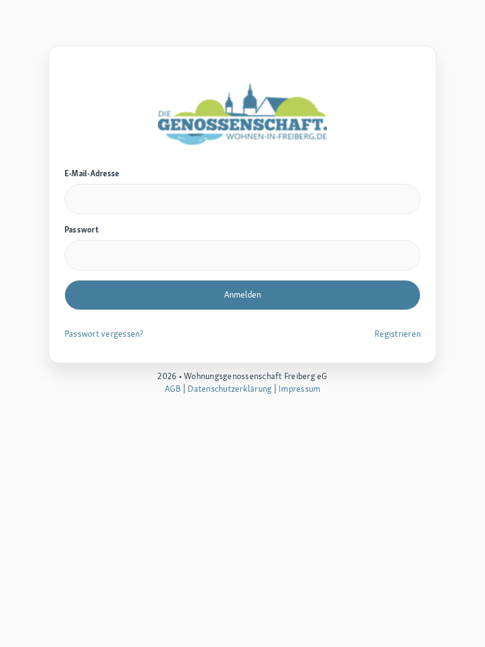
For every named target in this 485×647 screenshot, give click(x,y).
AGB (173, 388)
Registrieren (397, 333)
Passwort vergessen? (104, 333)
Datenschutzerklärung (230, 388)
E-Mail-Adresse (91, 173)
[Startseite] (242, 113)
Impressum (299, 388)
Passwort (81, 229)
